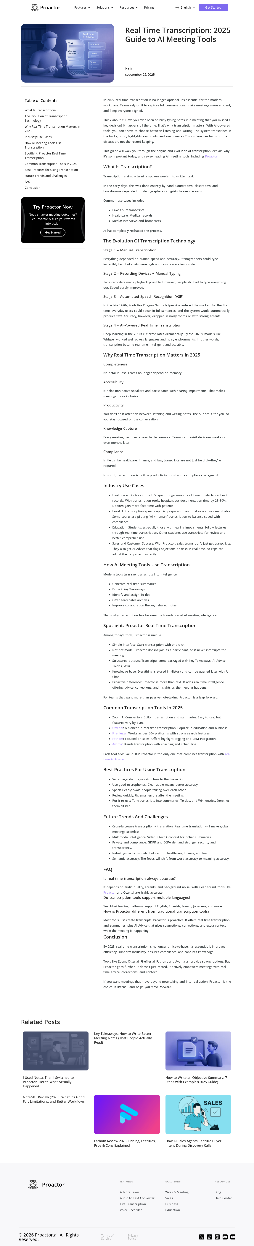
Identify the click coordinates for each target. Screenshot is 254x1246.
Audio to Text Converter (137, 1198)
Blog (218, 1192)
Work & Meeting (177, 1192)
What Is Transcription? (40, 110)
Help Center (223, 1198)
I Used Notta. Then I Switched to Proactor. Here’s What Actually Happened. (48, 1082)
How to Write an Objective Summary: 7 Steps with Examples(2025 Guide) (196, 1079)
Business (171, 1204)
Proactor (211, 156)
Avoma (117, 744)
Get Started (53, 232)
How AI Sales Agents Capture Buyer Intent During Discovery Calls (193, 1143)
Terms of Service (107, 1237)
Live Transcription (133, 1204)
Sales (169, 1198)
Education (172, 1210)
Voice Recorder (131, 1210)
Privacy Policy (133, 1237)
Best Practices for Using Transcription (51, 170)
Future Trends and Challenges (46, 176)
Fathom (117, 739)
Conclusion (32, 188)
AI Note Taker (129, 1192)
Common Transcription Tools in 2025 (51, 164)
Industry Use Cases (38, 137)
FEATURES (126, 1181)
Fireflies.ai (119, 733)
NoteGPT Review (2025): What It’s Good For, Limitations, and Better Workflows (54, 1099)
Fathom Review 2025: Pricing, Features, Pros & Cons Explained (125, 1143)
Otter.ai (117, 728)
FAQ (27, 182)
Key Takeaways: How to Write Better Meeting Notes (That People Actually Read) (123, 1038)
